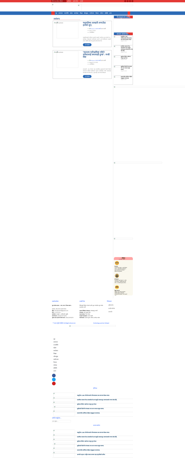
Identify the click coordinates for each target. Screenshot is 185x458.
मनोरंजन (92, 13)
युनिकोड (69, 1)
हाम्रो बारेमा (75, 1)
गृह (56, 13)
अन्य (110, 13)
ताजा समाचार (122, 34)
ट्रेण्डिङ (95, 388)
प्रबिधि (106, 13)
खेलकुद (86, 13)
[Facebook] (125, 1)
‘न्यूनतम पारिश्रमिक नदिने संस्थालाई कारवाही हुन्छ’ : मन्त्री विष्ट (96, 54)
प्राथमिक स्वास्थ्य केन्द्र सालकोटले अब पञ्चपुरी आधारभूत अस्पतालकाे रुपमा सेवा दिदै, (127, 48)
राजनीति (66, 13)
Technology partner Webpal (101, 323)
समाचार (61, 13)
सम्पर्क (81, 1)
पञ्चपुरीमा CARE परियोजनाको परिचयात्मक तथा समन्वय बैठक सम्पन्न (126, 38)
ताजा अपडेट (96, 425)
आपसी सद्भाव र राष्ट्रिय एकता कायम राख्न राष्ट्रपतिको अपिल (91, 455)
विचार (97, 13)
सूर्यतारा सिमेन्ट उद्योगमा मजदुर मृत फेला (126, 57)
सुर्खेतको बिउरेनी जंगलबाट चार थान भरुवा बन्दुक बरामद (126, 68)
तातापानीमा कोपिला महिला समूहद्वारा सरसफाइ (126, 77)
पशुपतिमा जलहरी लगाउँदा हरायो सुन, (94, 24)
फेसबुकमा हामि (123, 17)
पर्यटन (101, 13)
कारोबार (76, 13)
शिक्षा (81, 13)
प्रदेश (71, 13)
